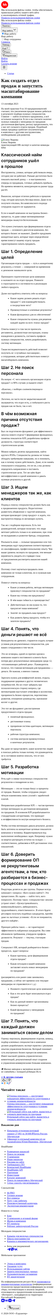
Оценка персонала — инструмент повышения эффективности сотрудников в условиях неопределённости (30, 1106)
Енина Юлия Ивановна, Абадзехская (33, 1141)
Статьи (10, 73)
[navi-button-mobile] (4, 67)
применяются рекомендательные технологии (25, 1283)
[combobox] (13, 1307)
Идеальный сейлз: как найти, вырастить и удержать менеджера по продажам (28, 1118)
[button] (4, 58)
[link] (6, 52)
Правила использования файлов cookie (20, 23)
